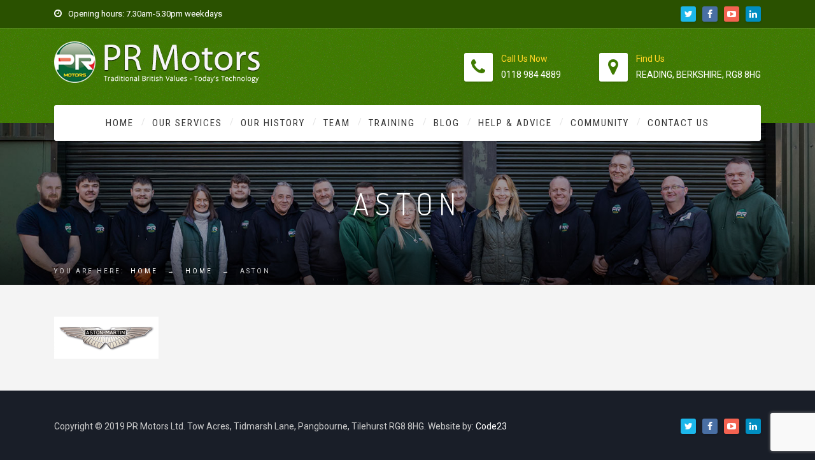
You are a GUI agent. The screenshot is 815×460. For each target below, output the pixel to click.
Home (120, 123)
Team (336, 123)
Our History (273, 123)
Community (599, 123)
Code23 (491, 426)
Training (392, 123)
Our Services (187, 123)
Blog (447, 123)
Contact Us (678, 123)
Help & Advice (515, 123)
